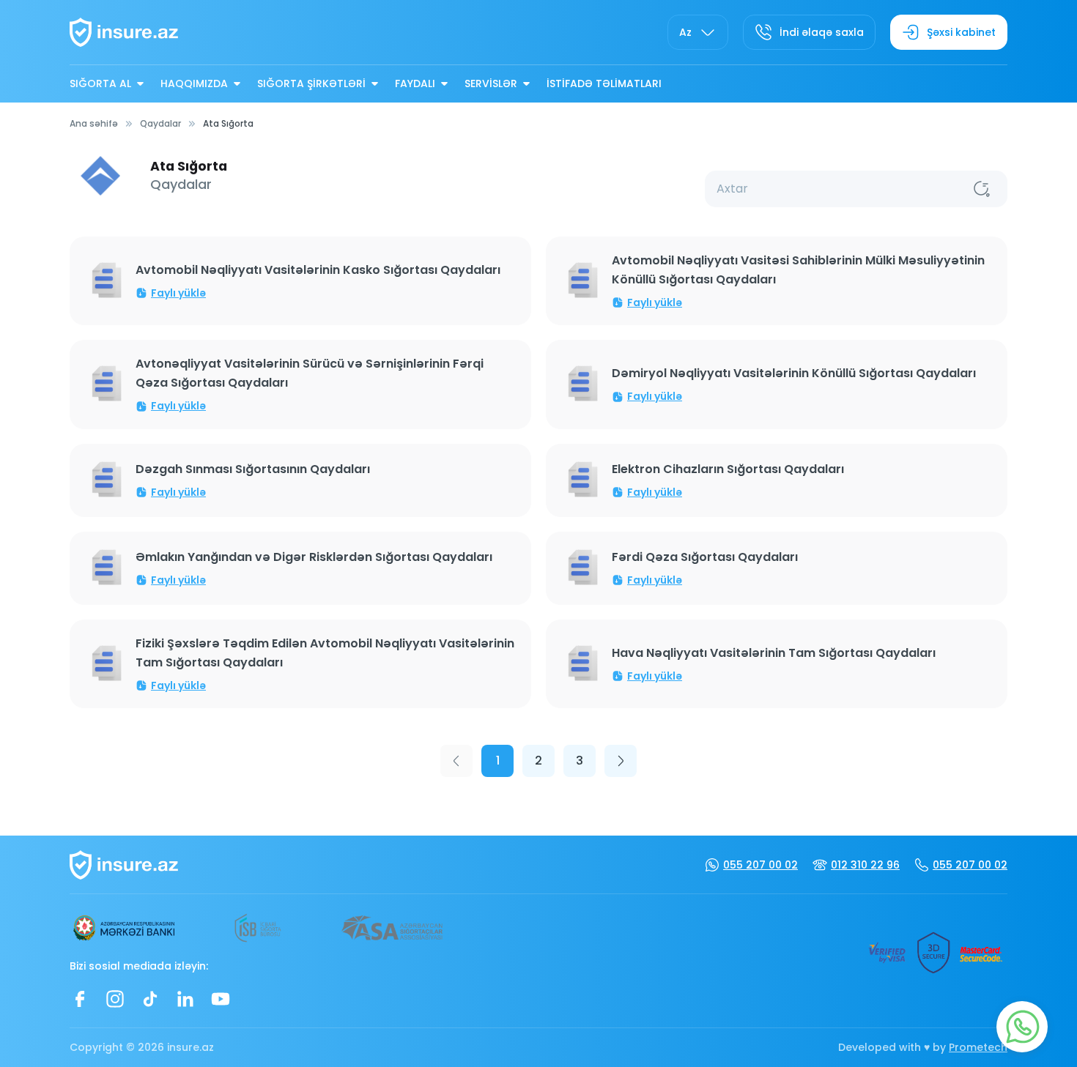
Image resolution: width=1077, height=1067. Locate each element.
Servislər (491, 83)
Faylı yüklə (178, 293)
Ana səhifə (94, 123)
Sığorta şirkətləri (311, 83)
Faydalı (415, 83)
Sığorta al (100, 83)
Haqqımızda (194, 83)
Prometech (978, 1047)
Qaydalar (160, 123)
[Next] (620, 761)
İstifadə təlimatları (604, 83)
